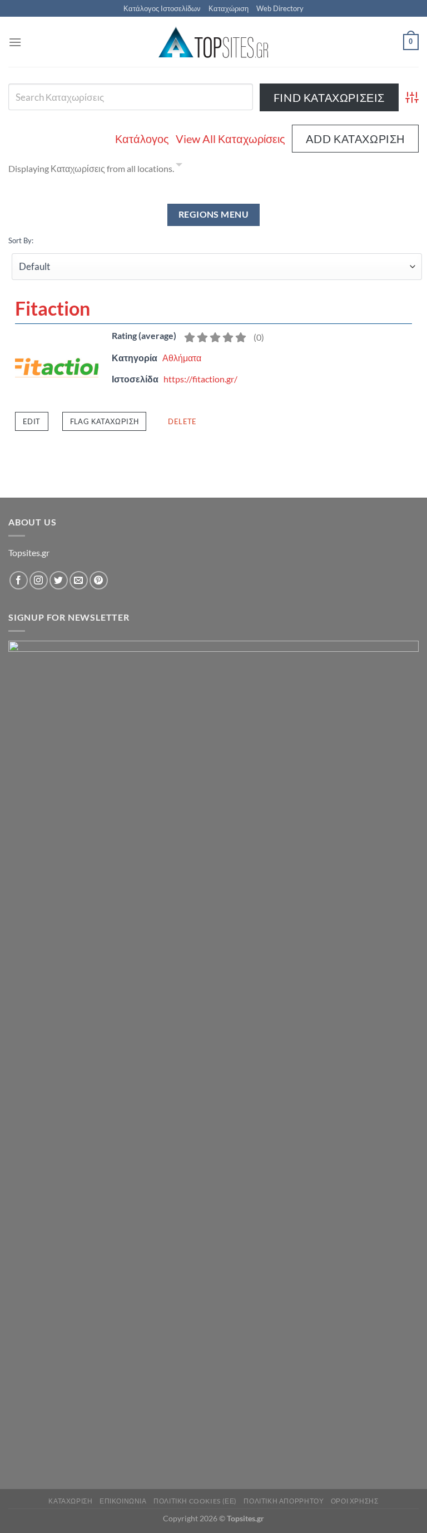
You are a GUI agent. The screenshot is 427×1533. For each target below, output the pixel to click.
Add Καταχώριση (355, 138)
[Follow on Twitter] (58, 580)
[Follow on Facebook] (18, 580)
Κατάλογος (142, 138)
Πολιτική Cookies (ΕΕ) (195, 1501)
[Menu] (15, 42)
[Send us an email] (78, 580)
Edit (32, 421)
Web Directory (280, 8)
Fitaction (52, 308)
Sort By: (20, 240)
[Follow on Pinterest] (99, 580)
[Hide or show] (179, 166)
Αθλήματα (181, 357)
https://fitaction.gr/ (200, 379)
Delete (182, 421)
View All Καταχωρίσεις (230, 138)
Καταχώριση (228, 8)
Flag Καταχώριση (104, 421)
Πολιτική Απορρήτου (284, 1501)
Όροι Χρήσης (355, 1501)
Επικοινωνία (123, 1501)
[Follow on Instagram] (38, 580)
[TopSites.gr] (213, 42)
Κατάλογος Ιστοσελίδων (162, 8)
